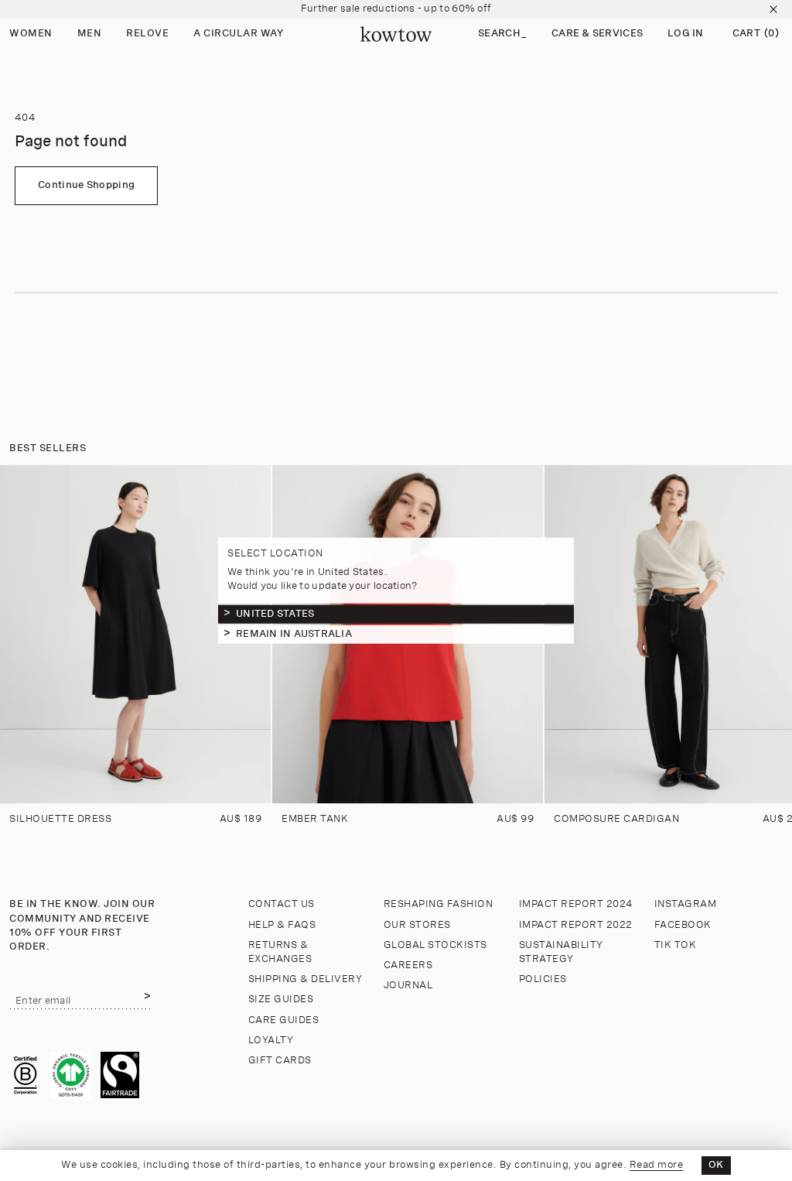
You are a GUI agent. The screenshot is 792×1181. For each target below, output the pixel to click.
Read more (657, 1165)
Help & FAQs (282, 925)
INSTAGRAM (685, 904)
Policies (543, 979)
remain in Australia (294, 633)
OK (716, 1165)
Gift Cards (280, 1061)
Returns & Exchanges (280, 952)
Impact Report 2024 (576, 904)
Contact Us (281, 904)
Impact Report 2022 (576, 925)
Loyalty (271, 1041)
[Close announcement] (773, 9)
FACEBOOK (683, 925)
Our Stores (417, 925)
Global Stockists (435, 945)
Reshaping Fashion (438, 904)
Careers (408, 965)
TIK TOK (675, 945)
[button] (502, 34)
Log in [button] (685, 34)
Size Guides (281, 999)
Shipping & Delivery (305, 979)
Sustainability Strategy (561, 952)
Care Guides (283, 1020)
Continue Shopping (86, 185)
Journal (408, 986)
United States (275, 613)
